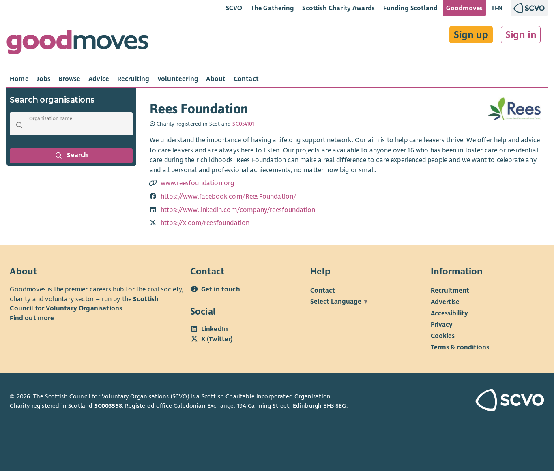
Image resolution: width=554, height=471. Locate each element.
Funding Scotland (410, 8)
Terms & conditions (460, 347)
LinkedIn (214, 329)
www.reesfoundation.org (197, 183)
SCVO (234, 8)
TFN (497, 8)
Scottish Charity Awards (338, 8)
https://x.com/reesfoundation (205, 223)
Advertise (445, 302)
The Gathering (272, 8)
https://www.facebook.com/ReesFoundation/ (229, 197)
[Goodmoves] (77, 44)
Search (77, 155)
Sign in (521, 35)
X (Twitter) (217, 339)
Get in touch (220, 289)
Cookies (443, 336)
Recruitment (450, 291)
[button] (19, 125)
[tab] (19, 79)
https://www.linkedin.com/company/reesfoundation (238, 210)
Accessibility (449, 313)
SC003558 (108, 405)
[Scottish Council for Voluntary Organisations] (502, 401)
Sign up (471, 35)
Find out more (32, 318)
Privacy (442, 325)
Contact (322, 291)
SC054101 (243, 124)
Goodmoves (464, 8)
